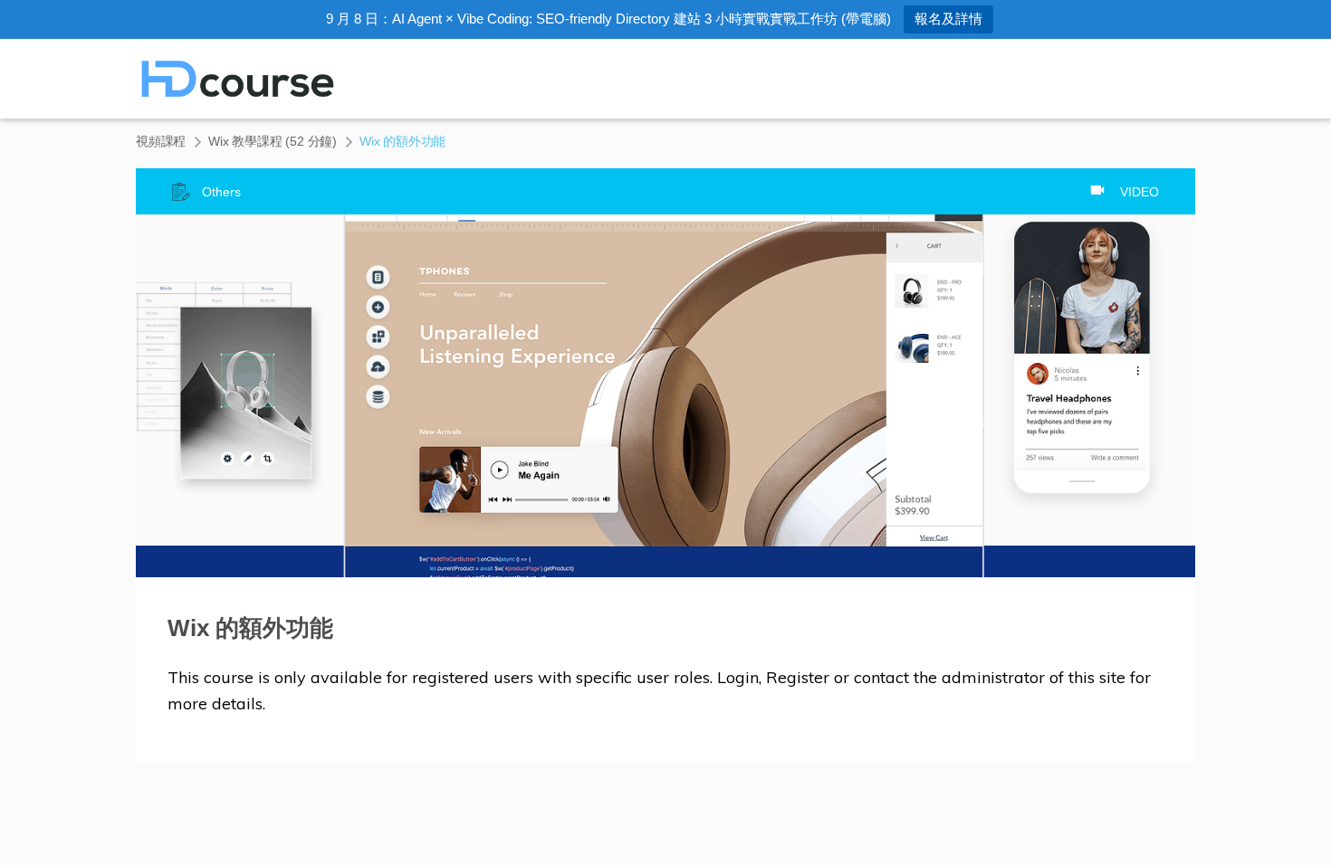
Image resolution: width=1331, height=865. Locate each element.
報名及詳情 (948, 18)
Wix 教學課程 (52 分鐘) (272, 141)
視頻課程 (161, 141)
